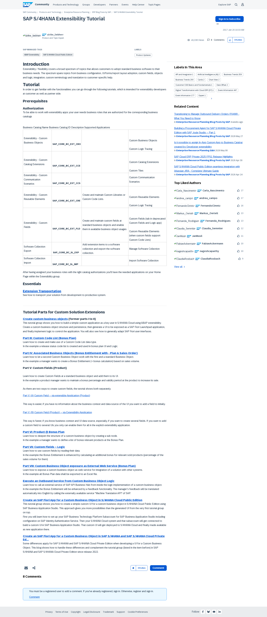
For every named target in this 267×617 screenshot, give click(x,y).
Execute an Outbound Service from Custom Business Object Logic (68, 480)
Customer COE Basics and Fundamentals (193, 85)
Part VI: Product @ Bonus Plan (43, 431)
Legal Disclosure (91, 612)
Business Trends (231, 74)
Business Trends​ (183, 80)
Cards (200, 80)
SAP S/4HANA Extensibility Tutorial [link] (128, 12)
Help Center (138, 4)
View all (178, 266)
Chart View (213, 80)
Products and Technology (66, 4)
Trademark (108, 612)
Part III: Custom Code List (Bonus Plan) (49, 338)
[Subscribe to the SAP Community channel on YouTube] (214, 612)
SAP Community (29, 12)
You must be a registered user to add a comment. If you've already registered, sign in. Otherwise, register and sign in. (91, 591)
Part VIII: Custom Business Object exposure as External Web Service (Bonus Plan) (79, 466)
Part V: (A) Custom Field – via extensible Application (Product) (56, 395)
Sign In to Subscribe (229, 19)
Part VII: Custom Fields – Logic (44, 446)
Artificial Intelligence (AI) (208, 74)
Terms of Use (61, 612)
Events (125, 4)
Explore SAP (224, 4)
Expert (201, 95)
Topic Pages (154, 4)
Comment (34, 597)
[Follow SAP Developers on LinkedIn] (219, 612)
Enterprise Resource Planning (76, 12)
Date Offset (221, 85)
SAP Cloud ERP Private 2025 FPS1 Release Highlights (203, 156)
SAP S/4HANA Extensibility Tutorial (64, 18)
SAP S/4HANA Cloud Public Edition (57, 55)
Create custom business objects (45, 318)
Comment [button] (158, 568)
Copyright (76, 612)
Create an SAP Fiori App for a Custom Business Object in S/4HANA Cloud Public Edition (82, 500)
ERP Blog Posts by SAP (101, 12)
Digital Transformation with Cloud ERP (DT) (194, 90)
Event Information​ (183, 95)
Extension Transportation (42, 291)
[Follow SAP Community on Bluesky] (208, 612)
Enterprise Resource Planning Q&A (195, 150)
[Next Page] (211, 98)
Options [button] (217, 24)
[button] (230, 40)
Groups (86, 4)
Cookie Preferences (138, 612)
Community (42, 4)
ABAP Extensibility (31, 55)
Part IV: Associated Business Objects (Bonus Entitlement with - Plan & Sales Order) (80, 353)
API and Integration (184, 74)
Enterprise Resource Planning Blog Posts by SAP (203, 122)
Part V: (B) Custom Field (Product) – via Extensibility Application (57, 412)
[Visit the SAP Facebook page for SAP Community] (203, 612)
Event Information (225, 90)
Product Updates (143, 55)
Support (121, 612)
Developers (100, 4)
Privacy (49, 612)
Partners (113, 4)
